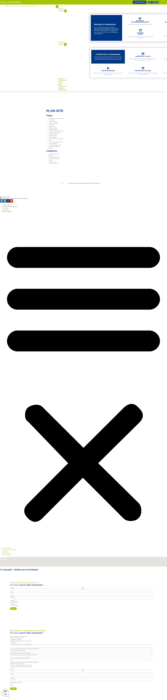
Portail (50, 160)
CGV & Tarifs (52, 126)
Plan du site (51, 124)
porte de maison (108, 70)
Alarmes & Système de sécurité (56, 139)
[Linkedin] (154, 2)
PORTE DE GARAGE (53, 129)
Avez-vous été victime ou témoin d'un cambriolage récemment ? (25, 648)
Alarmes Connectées (54, 163)
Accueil (50, 148)
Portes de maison (53, 121)
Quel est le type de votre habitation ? (18, 636)
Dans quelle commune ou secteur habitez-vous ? (21, 644)
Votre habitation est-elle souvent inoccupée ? (20, 653)
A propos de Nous (53, 143)
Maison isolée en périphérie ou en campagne (21, 641)
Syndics (13, 603)
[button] (83, 379)
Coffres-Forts (52, 161)
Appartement (14, 642)
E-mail (11, 592)
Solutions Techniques (54, 154)
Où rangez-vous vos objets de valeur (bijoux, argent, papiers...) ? (24, 662)
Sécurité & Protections (105, 24)
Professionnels (14, 602)
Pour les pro (51, 120)
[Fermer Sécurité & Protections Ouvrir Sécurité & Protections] (65, 11)
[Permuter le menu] (57, 6)
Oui (12, 683)
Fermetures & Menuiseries (108, 54)
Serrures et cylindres (53, 123)
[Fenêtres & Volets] (143, 54)
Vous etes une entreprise (16, 682)
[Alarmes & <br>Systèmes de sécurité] (140, 18)
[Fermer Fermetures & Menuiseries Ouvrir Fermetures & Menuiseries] (65, 44)
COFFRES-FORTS (53, 135)
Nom (83, 587)
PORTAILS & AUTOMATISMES (56, 131)
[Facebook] (149, 2)
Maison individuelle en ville (17, 637)
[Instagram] (152, 2)
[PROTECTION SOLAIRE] (143, 68)
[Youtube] (157, 2)
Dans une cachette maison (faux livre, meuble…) (22, 665)
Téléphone (12, 596)
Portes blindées (52, 137)
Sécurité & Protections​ (54, 146)
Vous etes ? (13, 600)
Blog (50, 140)
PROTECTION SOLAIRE (143, 70)
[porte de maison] (108, 68)
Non (12, 685)
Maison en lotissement (16, 639)
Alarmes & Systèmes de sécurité (140, 21)
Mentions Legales (53, 128)
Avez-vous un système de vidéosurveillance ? (20, 658)
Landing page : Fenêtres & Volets (56, 118)
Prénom (12, 587)
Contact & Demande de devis (55, 142)
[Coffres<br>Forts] (140, 30)
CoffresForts (140, 33)
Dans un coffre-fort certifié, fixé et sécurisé (21, 666)
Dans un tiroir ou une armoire (17, 663)
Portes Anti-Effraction (54, 158)
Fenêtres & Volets (143, 56)
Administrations (14, 605)
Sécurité (51, 155)
